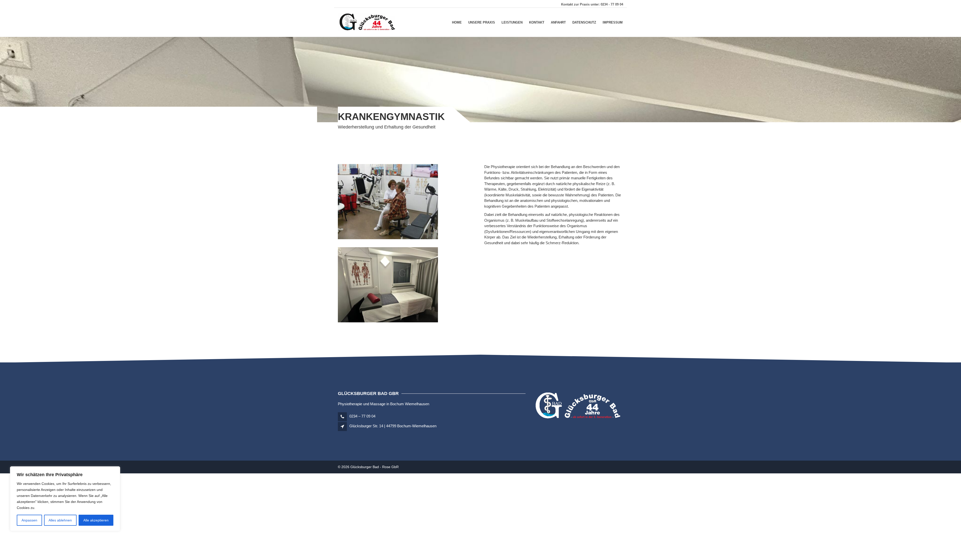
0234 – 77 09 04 (361, 416)
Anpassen (29, 520)
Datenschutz (584, 22)
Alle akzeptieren (96, 520)
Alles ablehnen (60, 520)
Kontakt (536, 22)
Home (457, 22)
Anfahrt (558, 22)
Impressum (613, 22)
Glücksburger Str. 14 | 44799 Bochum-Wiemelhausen (392, 426)
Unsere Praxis (481, 22)
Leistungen (512, 22)
